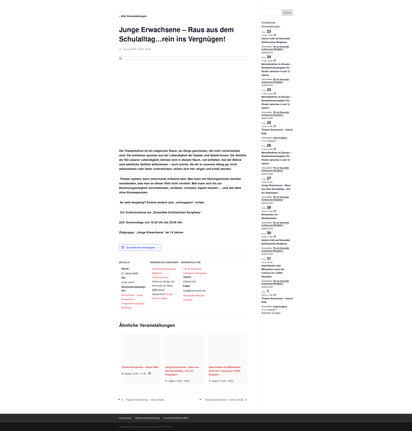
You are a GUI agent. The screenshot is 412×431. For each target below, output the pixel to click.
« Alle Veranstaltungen (133, 16)
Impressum (241, 2)
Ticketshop (206, 10)
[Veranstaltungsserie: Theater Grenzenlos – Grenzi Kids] (149, 373)
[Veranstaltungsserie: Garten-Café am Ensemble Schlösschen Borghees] (274, 35)
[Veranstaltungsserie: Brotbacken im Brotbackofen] (274, 211)
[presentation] (141, 348)
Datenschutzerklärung (259, 2)
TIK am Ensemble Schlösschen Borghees (275, 48)
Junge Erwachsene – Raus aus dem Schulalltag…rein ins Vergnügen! (182, 370)
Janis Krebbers (280, 137)
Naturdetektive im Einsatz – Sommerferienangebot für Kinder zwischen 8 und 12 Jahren (276, 69)
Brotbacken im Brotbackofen (269, 216)
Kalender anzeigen (271, 312)
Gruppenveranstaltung (132, 303)
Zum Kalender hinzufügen (140, 247)
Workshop (126, 307)
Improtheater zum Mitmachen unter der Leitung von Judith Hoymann (225, 370)
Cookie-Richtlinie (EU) (283, 2)
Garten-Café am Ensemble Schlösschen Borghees (276, 40)
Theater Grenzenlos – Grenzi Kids (140, 367)
